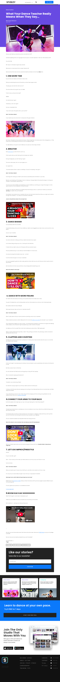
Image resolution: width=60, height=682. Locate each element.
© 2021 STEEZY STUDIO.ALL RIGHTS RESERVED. (5, 667)
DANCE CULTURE (25, 660)
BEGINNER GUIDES (26, 658)
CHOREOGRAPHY (25, 665)
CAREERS (44, 658)
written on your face (36, 319)
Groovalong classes (16, 480)
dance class (10, 151)
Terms (44, 663)
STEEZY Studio (41, 532)
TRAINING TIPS (25, 668)
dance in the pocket (22, 395)
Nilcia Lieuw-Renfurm (11, 20)
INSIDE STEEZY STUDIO (28, 663)
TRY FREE (49, 2)
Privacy (44, 665)
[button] (28, 2)
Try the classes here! (10, 489)
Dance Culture (10, 9)
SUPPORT (44, 660)
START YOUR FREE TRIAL (30, 615)
